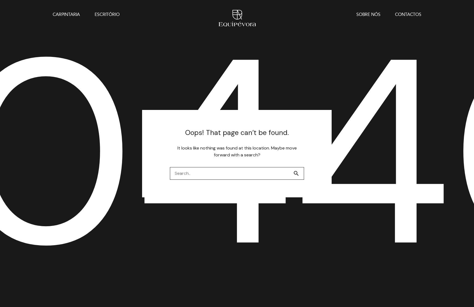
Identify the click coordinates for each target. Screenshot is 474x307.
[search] (298, 173)
